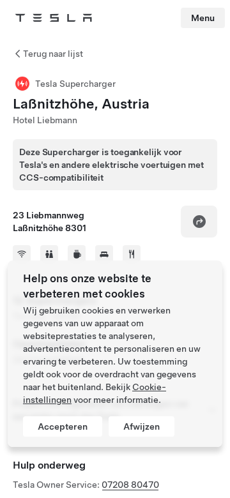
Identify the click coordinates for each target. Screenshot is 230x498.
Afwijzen (141, 426)
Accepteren (63, 426)
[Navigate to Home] (53, 18)
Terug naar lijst (53, 54)
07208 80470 (130, 484)
